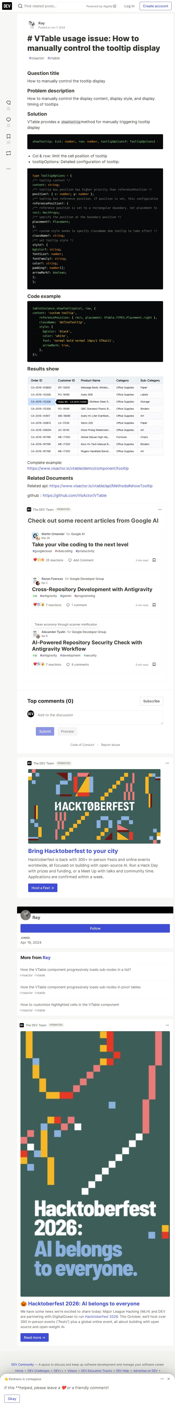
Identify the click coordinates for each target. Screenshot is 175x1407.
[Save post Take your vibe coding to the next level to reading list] (154, 560)
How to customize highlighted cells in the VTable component (69, 1007)
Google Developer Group (87, 578)
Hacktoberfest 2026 (101, 1316)
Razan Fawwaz (52, 578)
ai (35, 596)
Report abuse (110, 745)
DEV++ (58, 1370)
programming (84, 596)
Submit (45, 731)
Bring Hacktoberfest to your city (73, 850)
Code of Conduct (82, 745)
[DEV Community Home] (7, 6)
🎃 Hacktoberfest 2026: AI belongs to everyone (80, 1304)
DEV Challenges (39, 1370)
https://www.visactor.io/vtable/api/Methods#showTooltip (101, 486)
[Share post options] (8, 169)
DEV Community (22, 1364)
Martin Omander (53, 534)
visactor (36, 58)
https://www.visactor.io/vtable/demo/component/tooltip (78, 468)
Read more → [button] (34, 1337)
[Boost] (8, 153)
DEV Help (122, 1370)
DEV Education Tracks (96, 1370)
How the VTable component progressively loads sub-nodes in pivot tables (80, 989)
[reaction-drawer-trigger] (8, 105)
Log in (129, 6)
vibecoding (64, 551)
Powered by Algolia (99, 6)
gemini (65, 596)
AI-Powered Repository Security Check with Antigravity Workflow (87, 645)
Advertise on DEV (145, 1370)
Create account (155, 6)
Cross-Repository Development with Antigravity (92, 589)
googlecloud (42, 551)
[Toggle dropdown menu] (160, 509)
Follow (95, 928)
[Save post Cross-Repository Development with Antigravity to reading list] (154, 605)
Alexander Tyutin (53, 632)
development (70, 655)
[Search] (20, 6)
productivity (85, 551)
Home (19, 1370)
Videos (72, 1370)
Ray (41, 23)
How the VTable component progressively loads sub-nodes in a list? (75, 972)
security (90, 655)
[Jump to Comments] (8, 121)
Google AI (78, 534)
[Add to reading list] (8, 138)
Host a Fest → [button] (43, 888)
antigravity (48, 596)
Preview (67, 731)
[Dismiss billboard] (169, 1378)
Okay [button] (12, 1399)
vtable (54, 58)
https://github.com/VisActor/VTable (74, 495)
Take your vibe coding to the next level (80, 544)
